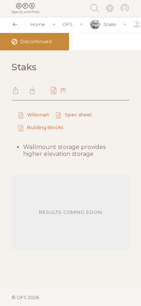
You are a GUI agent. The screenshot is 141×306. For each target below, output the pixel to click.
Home (37, 24)
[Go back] (15, 24)
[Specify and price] (25, 6)
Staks (109, 24)
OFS (68, 24)
